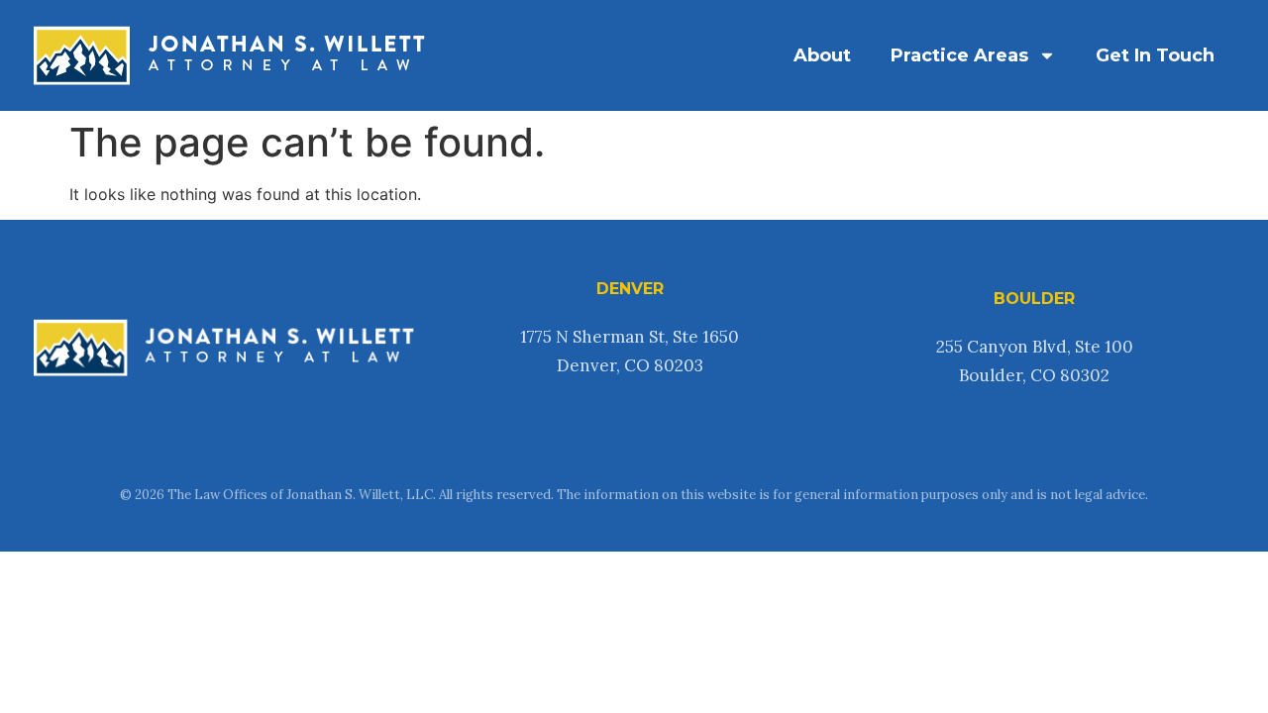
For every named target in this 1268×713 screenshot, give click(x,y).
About (822, 55)
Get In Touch (1155, 55)
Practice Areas (959, 55)
